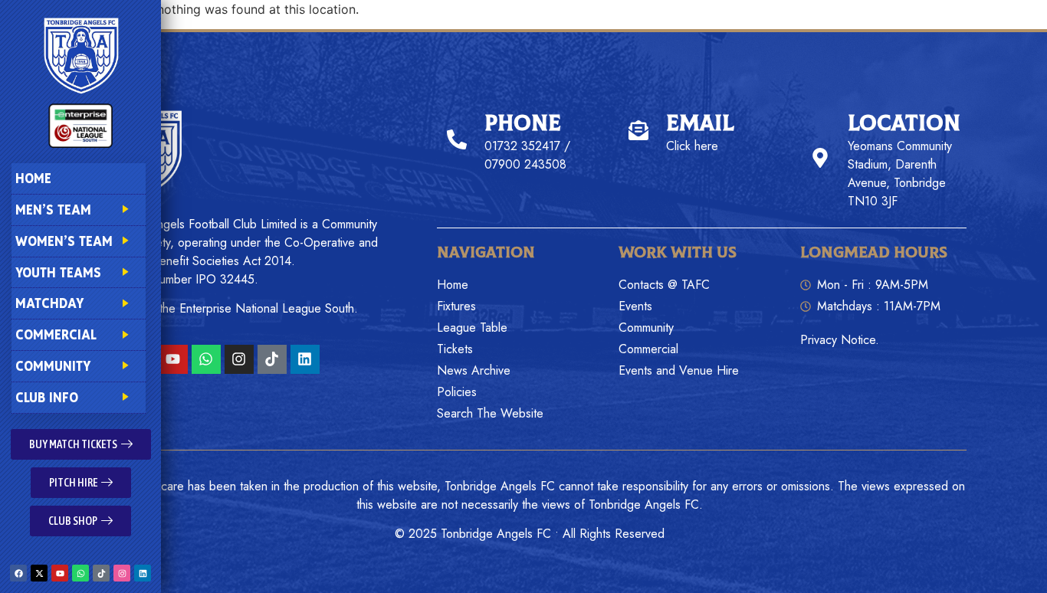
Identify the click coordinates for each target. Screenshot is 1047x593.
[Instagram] (121, 573)
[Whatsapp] (80, 573)
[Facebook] (18, 573)
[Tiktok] (101, 573)
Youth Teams (58, 272)
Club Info (46, 397)
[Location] (820, 158)
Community (52, 366)
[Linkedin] (142, 573)
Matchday (49, 303)
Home (33, 178)
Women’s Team (64, 241)
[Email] (638, 130)
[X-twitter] (39, 573)
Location (904, 123)
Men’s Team (53, 209)
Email (700, 123)
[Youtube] (59, 573)
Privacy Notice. (839, 340)
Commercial (56, 334)
